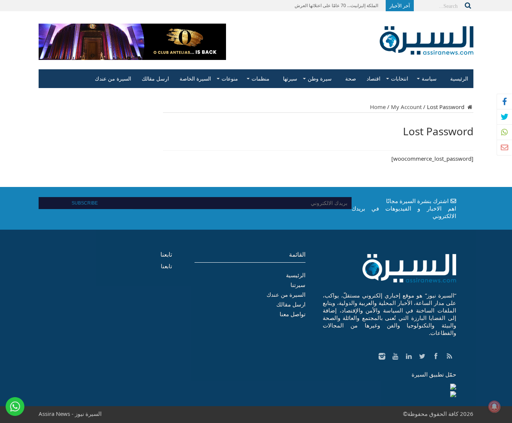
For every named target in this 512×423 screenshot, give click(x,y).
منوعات (230, 78)
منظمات (260, 78)
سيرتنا (297, 284)
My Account (406, 107)
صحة (350, 78)
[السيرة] (426, 49)
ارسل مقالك (155, 78)
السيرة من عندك (113, 78)
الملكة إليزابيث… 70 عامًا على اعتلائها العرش (336, 5)
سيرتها (290, 78)
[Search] (467, 5)
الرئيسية (459, 78)
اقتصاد (373, 78)
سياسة (429, 78)
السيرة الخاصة (195, 78)
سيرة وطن (320, 78)
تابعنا (166, 254)
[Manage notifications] (494, 407)
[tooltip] (504, 101)
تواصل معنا (292, 314)
